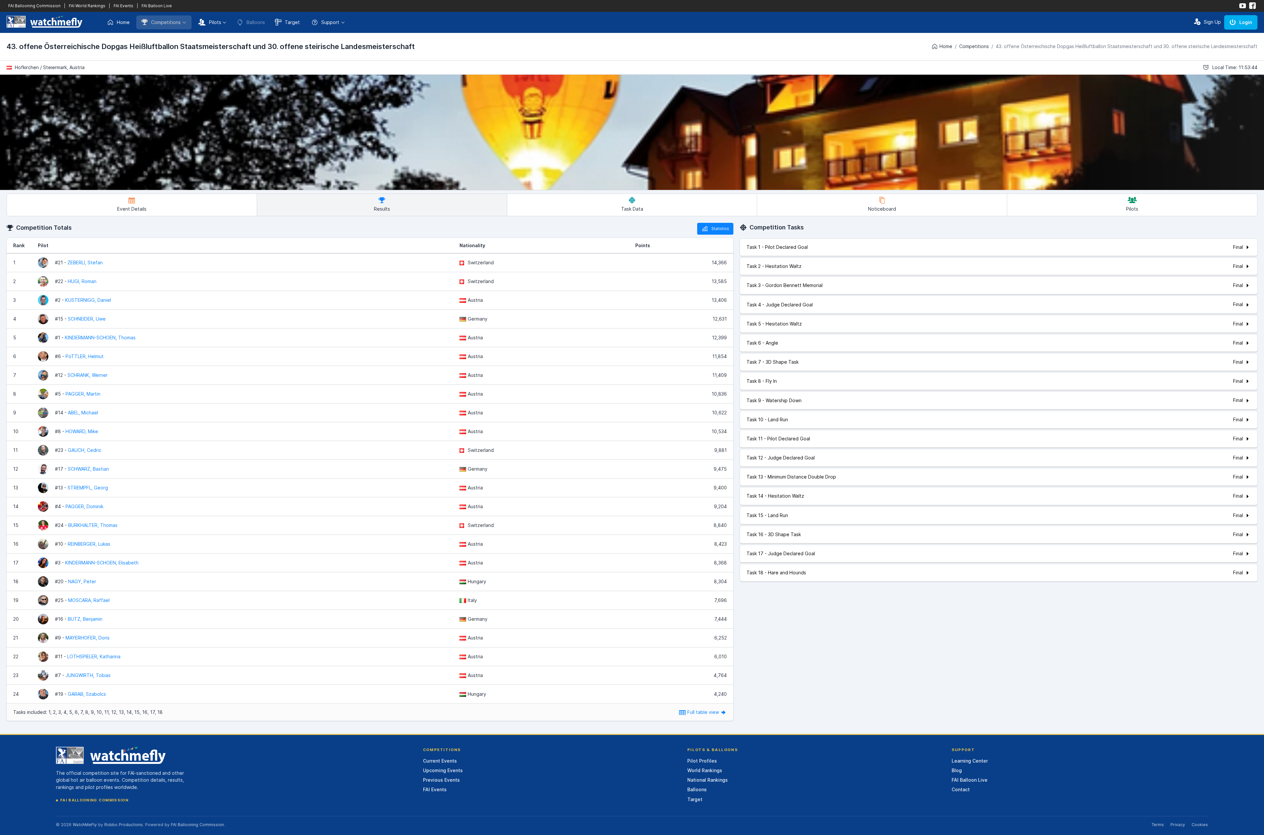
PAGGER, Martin (83, 394)
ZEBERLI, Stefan (85, 262)
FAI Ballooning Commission (34, 5)
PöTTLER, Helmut (85, 356)
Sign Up (1212, 22)
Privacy (1178, 824)
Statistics (720, 228)
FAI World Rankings (87, 5)
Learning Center (970, 761)
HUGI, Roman (82, 281)
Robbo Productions (123, 824)
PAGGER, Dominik (84, 506)
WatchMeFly (85, 824)
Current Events (440, 761)
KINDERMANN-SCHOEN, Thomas (100, 337)
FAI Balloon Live (157, 5)
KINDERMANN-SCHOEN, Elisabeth (102, 562)
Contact (961, 789)
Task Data (632, 209)
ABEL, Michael (83, 412)
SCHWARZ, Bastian (88, 469)
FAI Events (123, 5)
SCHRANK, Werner (87, 375)
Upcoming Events (443, 770)
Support (330, 22)
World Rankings (704, 770)
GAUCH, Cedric (84, 450)
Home (123, 22)
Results (382, 209)
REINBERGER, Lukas (89, 544)
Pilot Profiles (702, 761)
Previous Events (441, 780)
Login (1245, 22)
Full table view (703, 712)
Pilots (215, 22)
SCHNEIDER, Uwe (87, 319)
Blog (957, 770)
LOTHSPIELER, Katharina (93, 656)
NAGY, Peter (82, 581)
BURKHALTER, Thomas (93, 525)
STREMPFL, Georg (87, 487)
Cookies (1200, 824)
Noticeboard (882, 209)
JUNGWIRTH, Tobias (88, 675)
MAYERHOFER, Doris (88, 637)
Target (292, 22)
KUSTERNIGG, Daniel (88, 300)
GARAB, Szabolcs (87, 694)
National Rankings (707, 780)
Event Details (131, 209)
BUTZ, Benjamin (85, 619)
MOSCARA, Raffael (89, 600)
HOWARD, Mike (82, 431)
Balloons (697, 789)
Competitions (166, 22)
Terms (1157, 824)
